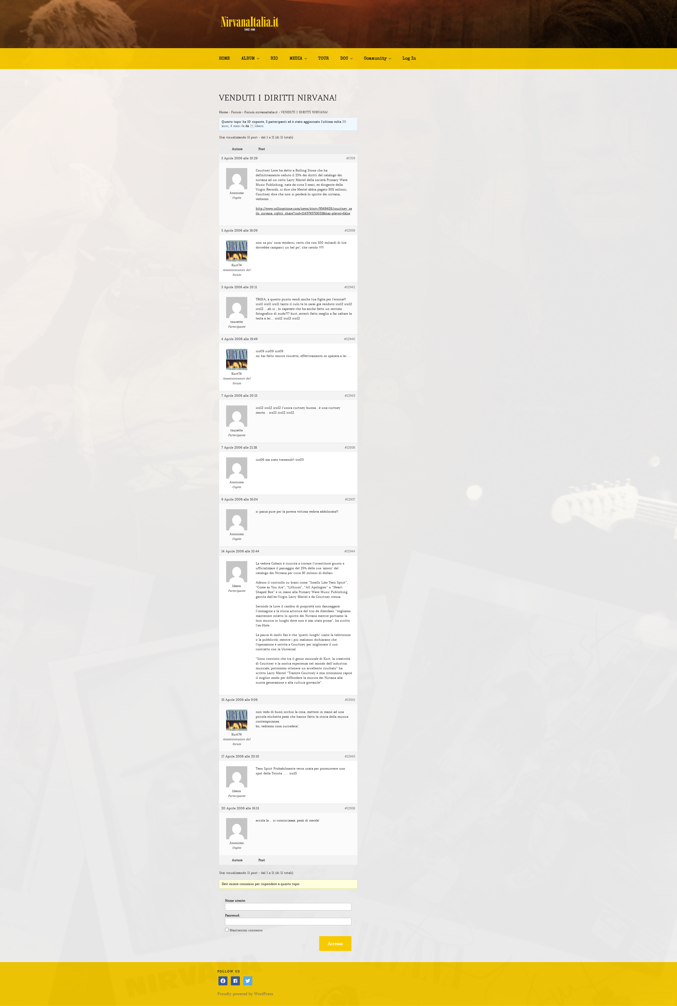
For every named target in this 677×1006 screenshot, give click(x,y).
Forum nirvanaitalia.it (261, 112)
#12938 (350, 808)
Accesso (335, 943)
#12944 (349, 551)
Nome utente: (235, 901)
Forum (236, 112)
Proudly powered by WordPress (245, 993)
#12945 (350, 756)
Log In (409, 59)
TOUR (323, 59)
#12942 (349, 287)
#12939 (350, 230)
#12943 (350, 396)
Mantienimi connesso (246, 930)
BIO (274, 59)
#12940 (349, 339)
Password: (232, 915)
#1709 (350, 158)
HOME (224, 59)
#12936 (350, 447)
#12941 (350, 700)
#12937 (350, 499)
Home (223, 112)
